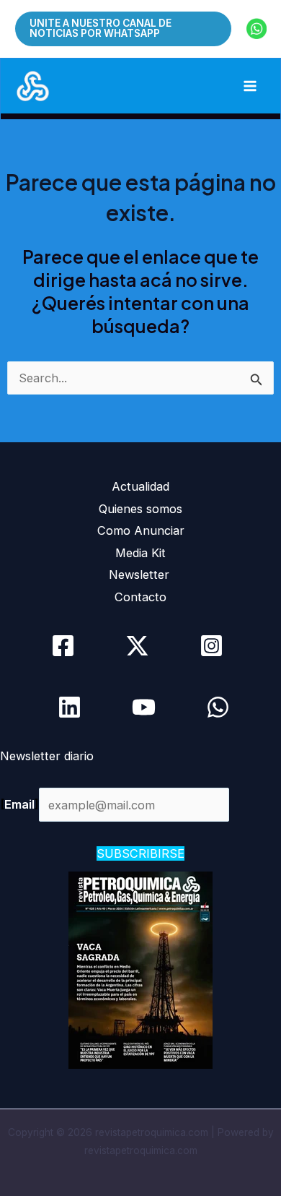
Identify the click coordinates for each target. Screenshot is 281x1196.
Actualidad (140, 486)
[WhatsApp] (218, 707)
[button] (123, 28)
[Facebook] (63, 645)
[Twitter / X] (137, 645)
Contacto (140, 597)
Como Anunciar (140, 530)
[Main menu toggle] (249, 86)
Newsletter (141, 574)
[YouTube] (143, 707)
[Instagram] (211, 645)
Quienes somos (140, 509)
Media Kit (140, 553)
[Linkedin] (69, 707)
